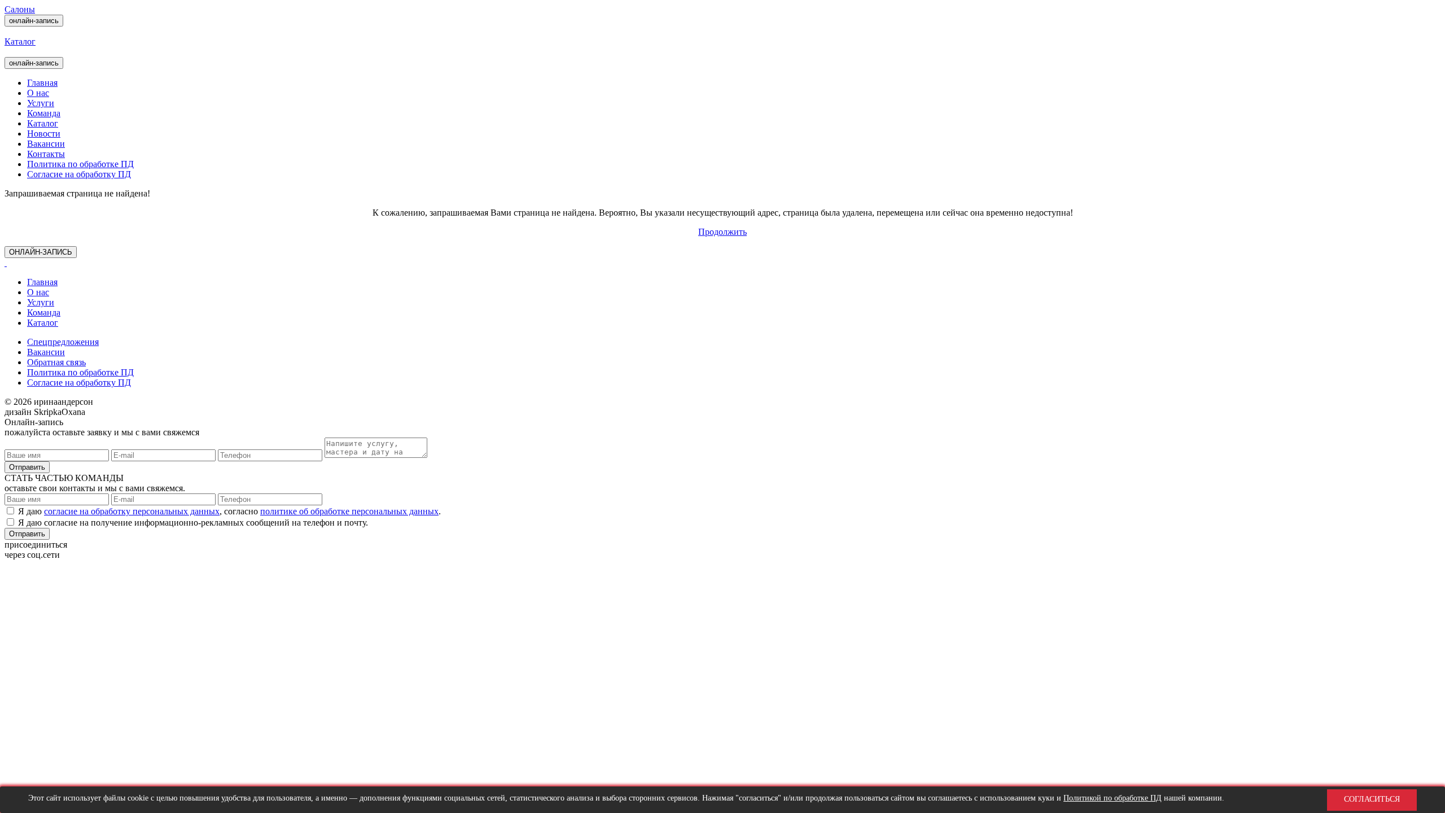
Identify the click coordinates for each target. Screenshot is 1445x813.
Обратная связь (56, 362)
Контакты (46, 154)
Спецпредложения (63, 342)
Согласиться (1372, 799)
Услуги (40, 103)
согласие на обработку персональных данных (132, 511)
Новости (43, 133)
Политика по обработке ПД (80, 164)
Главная (42, 83)
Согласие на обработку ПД (79, 174)
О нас (38, 93)
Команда (43, 113)
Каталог (42, 123)
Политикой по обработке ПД (1112, 798)
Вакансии (46, 143)
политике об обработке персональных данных (349, 511)
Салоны (20, 9)
